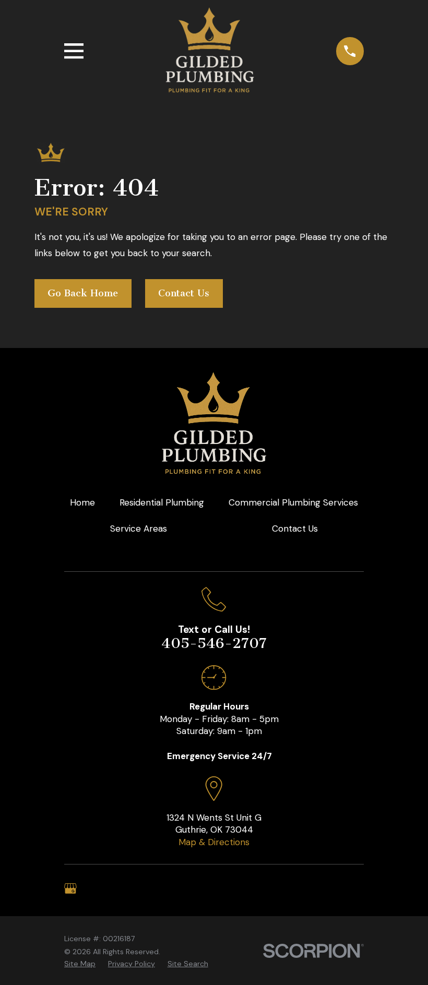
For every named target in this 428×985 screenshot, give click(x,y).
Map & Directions (214, 842)
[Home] (209, 51)
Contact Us (183, 293)
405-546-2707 (214, 643)
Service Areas (138, 528)
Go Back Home (82, 293)
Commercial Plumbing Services (293, 502)
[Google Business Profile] (70, 888)
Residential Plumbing (162, 502)
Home (82, 502)
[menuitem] (80, 964)
